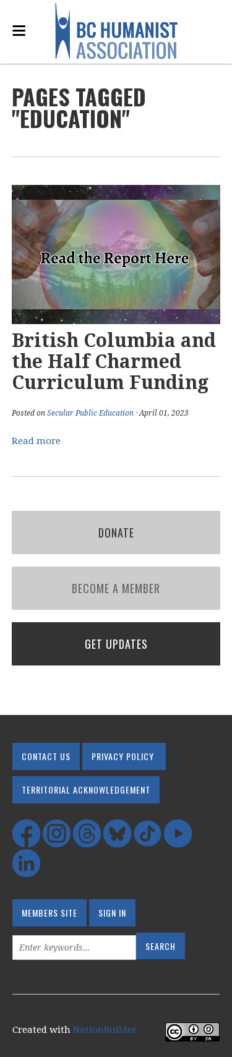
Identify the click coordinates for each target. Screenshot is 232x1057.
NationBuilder (105, 1029)
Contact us (46, 756)
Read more (36, 441)
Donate (116, 532)
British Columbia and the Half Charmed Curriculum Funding (114, 361)
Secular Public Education (90, 413)
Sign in (112, 912)
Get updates (116, 644)
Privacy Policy (123, 756)
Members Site (49, 912)
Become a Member (116, 588)
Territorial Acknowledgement (86, 789)
